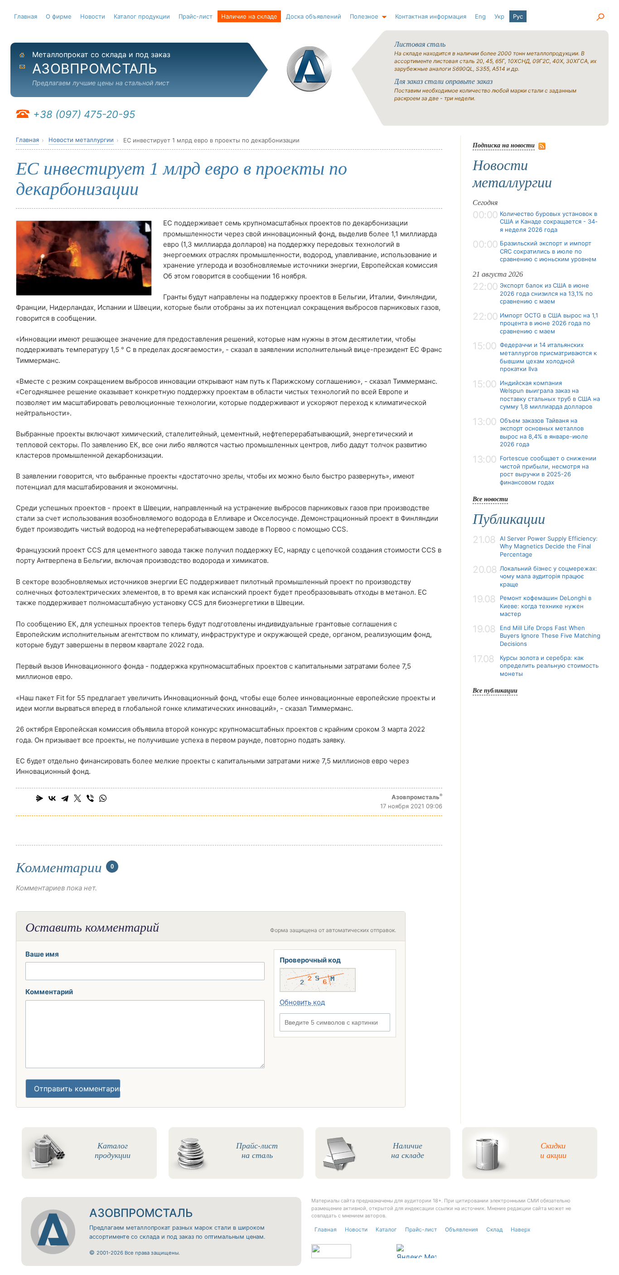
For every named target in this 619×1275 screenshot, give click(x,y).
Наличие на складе (249, 16)
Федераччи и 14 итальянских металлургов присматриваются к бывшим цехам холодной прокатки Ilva (548, 356)
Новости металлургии (81, 139)
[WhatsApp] (102, 798)
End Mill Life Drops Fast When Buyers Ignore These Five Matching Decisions (550, 635)
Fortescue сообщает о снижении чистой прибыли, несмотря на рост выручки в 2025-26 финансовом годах (548, 470)
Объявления (461, 1229)
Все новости (490, 498)
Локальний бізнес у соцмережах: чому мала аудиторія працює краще (548, 576)
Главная (25, 16)
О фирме (59, 16)
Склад (494, 1229)
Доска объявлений (313, 16)
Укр (499, 16)
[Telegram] (64, 798)
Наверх (520, 1229)
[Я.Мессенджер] (39, 798)
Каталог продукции (142, 16)
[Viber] (90, 798)
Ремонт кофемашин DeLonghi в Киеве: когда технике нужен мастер (545, 605)
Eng (480, 16)
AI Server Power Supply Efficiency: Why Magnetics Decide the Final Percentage (549, 546)
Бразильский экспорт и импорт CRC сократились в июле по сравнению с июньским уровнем (548, 251)
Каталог (386, 1229)
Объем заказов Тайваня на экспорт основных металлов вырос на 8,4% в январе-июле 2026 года (544, 432)
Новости (92, 16)
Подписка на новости (504, 145)
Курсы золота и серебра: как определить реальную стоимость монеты (549, 665)
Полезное (364, 16)
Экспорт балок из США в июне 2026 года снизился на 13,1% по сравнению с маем (546, 293)
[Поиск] (600, 17)
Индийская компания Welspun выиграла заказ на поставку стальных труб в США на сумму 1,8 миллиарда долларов (550, 394)
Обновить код (302, 1002)
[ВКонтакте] (52, 798)
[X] (77, 798)
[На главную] (309, 69)
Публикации (509, 519)
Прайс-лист (196, 16)
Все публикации (495, 690)
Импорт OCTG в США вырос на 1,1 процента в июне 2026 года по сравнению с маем (549, 323)
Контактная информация (430, 16)
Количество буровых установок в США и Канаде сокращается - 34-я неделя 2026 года (549, 221)
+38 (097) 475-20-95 (84, 114)
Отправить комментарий (77, 1088)
